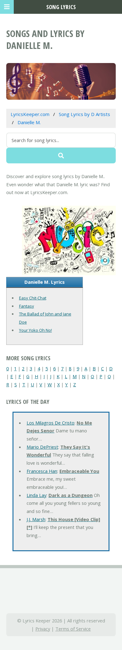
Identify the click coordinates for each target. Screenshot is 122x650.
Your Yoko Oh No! (35, 330)
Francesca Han (42, 471)
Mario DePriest (42, 447)
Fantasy (26, 306)
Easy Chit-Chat (32, 298)
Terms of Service (73, 629)
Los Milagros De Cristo (50, 423)
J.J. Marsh (36, 519)
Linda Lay (36, 495)
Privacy (42, 629)
